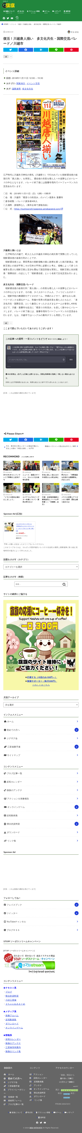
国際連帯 (16, 88)
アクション (38, 1074)
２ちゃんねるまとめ (15, 1003)
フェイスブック (14, 904)
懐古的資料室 (13, 823)
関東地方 (20, 83)
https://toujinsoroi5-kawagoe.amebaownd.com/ (37, 208)
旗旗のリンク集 (13, 1051)
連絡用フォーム (15, 1100)
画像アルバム (12, 1015)
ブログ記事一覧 (14, 773)
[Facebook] (4, 18)
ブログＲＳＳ (13, 929)
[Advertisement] (41, 409)
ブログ (8, 991)
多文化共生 (27, 88)
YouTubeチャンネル (16, 921)
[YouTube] (12, 18)
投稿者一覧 (13, 1096)
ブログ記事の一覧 (16, 1104)
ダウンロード (13, 832)
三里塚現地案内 (13, 1047)
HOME (6, 24)
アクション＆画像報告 (17, 798)
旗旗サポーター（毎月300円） (42, 680)
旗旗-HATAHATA (35, 1127)
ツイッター (12, 913)
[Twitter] (8, 18)
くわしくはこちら (41, 684)
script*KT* (75, 1086)
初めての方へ (13, 729)
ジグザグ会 (12, 738)
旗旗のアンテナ (14, 790)
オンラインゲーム (16, 806)
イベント (13, 24)
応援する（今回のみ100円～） (42, 677)
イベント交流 (33, 83)
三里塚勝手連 (13, 746)
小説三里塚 (10, 999)
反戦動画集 (12, 815)
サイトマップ (13, 755)
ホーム (10, 721)
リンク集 (11, 840)
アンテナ (37, 1085)
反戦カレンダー (14, 781)
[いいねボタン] (6, 56)
